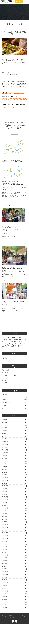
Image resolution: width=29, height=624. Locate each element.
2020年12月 (5, 544)
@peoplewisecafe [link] (6, 230)
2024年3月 (5, 447)
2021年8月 (5, 527)
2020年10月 (5, 549)
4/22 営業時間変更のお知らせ (14, 33)
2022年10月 (5, 494)
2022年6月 (5, 505)
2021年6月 (5, 533)
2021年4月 (5, 535)
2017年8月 (5, 605)
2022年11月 (5, 491)
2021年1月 (5, 541)
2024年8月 (5, 433)
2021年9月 (5, 524)
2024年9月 (5, 430)
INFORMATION (18, 29)
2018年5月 (5, 591)
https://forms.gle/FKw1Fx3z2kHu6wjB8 (12, 268)
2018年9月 (5, 582)
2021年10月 (5, 522)
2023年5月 (5, 475)
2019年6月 (5, 569)
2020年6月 (5, 552)
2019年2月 (5, 574)
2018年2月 (5, 596)
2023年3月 (5, 480)
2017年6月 (5, 607)
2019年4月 (5, 571)
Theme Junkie (15, 617)
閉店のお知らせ (6, 373)
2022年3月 (5, 508)
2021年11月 (5, 519)
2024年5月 (5, 441)
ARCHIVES (9, 29)
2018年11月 (5, 580)
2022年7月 (5, 502)
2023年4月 (5, 477)
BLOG (13, 29)
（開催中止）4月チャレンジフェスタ (14, 127)
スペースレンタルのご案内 (9, 375)
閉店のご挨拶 (5, 370)
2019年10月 (5, 563)
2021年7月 (5, 530)
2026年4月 (5, 422)
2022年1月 (5, 513)
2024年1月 (5, 453)
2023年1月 (5, 486)
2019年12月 (5, 558)
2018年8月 (5, 585)
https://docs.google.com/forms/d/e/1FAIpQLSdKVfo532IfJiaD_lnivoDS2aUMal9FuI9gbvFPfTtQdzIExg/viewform (14, 99)
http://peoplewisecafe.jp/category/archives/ (13, 93)
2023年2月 (5, 483)
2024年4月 (5, 444)
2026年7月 (5, 419)
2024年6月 (5, 439)
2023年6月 (5, 472)
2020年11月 (5, 547)
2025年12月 (5, 425)
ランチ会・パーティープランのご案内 (10, 379)
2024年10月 (5, 428)
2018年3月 (5, 594)
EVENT (15, 122)
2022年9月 (5, 497)
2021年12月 (5, 516)
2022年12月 (5, 488)
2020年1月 (5, 555)
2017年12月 (5, 599)
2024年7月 (5, 436)
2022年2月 (5, 511)
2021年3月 (5, 538)
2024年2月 (5, 450)
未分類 (4, 408)
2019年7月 (5, 566)
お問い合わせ (19, 1)
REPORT (4, 405)
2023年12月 (5, 455)
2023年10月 (5, 461)
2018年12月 (5, 577)
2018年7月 (5, 588)
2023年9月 (5, 464)
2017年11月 (5, 602)
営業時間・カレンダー (8, 383)
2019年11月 (5, 560)
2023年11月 (5, 458)
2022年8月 (5, 500)
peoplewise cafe (16, 616)
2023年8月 (5, 466)
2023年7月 (5, 469)
